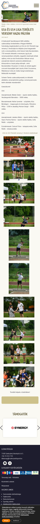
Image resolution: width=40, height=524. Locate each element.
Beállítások (16, 520)
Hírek (8, 24)
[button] (38, 428)
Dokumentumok (8, 499)
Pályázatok (5, 486)
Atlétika (13, 24)
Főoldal (3, 24)
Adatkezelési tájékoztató (11, 504)
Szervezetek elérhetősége (12, 494)
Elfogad (6, 520)
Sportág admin (8, 501)
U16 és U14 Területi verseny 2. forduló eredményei (20, 133)
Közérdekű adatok (8, 482)
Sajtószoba (7, 497)
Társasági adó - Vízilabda (10, 477)
